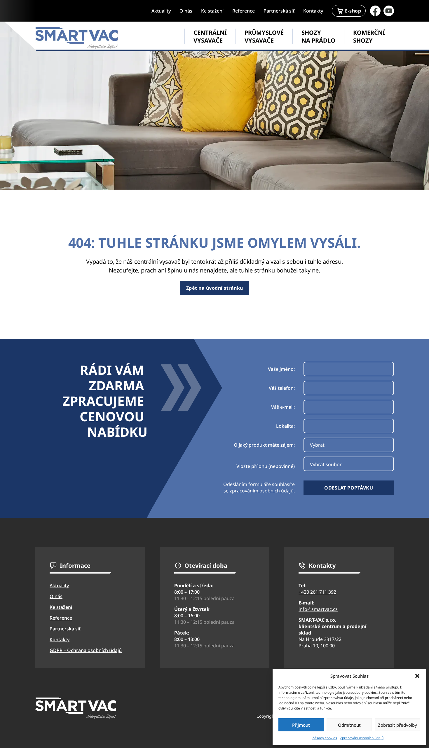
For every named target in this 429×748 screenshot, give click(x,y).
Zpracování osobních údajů (361, 737)
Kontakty (313, 11)
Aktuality (161, 11)
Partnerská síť (279, 11)
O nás (185, 11)
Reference (243, 11)
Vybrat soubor (326, 464)
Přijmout (301, 725)
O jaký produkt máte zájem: (264, 445)
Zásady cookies (324, 737)
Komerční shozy (369, 36)
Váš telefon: (282, 388)
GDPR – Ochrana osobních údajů (86, 650)
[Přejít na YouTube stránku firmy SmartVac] (388, 11)
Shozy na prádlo (318, 36)
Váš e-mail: (283, 407)
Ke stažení (212, 11)
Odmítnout (349, 725)
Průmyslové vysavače (264, 36)
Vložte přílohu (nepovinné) (265, 466)
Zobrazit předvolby (397, 725)
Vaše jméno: (281, 369)
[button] (417, 676)
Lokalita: (285, 426)
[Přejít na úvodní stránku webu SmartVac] (76, 38)
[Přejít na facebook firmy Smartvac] (375, 11)
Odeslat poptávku (348, 488)
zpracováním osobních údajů (262, 490)
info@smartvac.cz (318, 609)
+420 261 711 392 (317, 592)
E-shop (353, 11)
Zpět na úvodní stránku (214, 288)
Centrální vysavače (210, 36)
